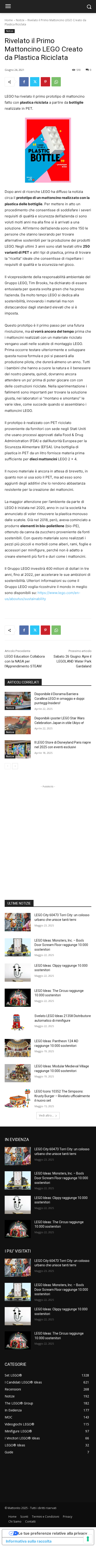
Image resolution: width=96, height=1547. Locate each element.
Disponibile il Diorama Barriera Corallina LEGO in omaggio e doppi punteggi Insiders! (59, 698)
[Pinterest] (45, 81)
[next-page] (15, 766)
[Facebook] (24, 81)
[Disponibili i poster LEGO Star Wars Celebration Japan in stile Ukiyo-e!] (18, 725)
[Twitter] (34, 81)
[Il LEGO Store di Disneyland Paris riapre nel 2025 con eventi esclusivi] (18, 749)
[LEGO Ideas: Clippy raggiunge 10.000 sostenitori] (18, 972)
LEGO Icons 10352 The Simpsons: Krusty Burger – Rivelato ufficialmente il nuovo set (62, 1095)
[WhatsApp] (56, 81)
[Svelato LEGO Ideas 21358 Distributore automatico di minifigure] (18, 1023)
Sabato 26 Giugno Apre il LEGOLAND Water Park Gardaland (72, 661)
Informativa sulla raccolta (28, 1541)
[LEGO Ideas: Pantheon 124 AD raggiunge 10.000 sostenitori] (18, 1048)
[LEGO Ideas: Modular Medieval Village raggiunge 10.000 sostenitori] (18, 1073)
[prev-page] (7, 766)
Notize (20, 20)
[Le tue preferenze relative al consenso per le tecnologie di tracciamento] (87, 1538)
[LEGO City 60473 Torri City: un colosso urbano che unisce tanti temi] (18, 922)
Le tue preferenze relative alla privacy (52, 1533)
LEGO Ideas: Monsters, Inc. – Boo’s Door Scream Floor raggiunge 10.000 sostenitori (61, 945)
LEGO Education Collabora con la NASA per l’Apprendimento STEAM (25, 661)
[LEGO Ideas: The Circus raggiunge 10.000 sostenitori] (18, 998)
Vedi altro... (46, 1115)
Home (9, 20)
